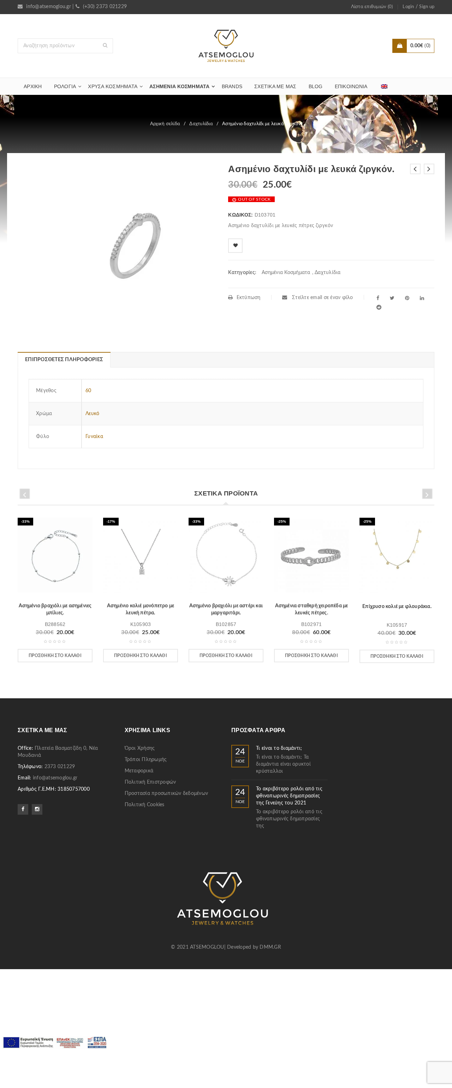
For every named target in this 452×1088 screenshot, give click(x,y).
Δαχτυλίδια (201, 124)
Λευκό (92, 413)
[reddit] (379, 307)
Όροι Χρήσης (140, 748)
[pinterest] (407, 298)
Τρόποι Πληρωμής (146, 759)
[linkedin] (422, 298)
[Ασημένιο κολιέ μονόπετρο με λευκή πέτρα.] (140, 557)
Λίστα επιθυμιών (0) (372, 7)
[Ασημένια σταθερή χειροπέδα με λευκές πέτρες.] (311, 557)
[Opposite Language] (384, 86)
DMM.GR (270, 947)
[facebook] (378, 298)
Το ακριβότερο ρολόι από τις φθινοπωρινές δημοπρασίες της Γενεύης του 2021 (289, 796)
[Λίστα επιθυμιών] (235, 245)
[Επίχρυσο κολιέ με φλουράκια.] (396, 557)
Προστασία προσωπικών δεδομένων (166, 793)
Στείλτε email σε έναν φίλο (322, 297)
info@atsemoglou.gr (48, 6)
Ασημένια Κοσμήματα (286, 272)
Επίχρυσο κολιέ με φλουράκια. (397, 606)
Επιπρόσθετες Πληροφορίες (64, 359)
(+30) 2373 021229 (105, 6)
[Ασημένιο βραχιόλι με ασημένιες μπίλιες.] (55, 557)
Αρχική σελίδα (165, 124)
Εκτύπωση (248, 297)
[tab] (64, 359)
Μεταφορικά (139, 770)
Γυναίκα (94, 436)
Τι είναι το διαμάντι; (279, 748)
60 (88, 390)
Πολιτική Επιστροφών (150, 782)
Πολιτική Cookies (145, 804)
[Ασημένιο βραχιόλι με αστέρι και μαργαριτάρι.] (226, 557)
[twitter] (392, 298)
